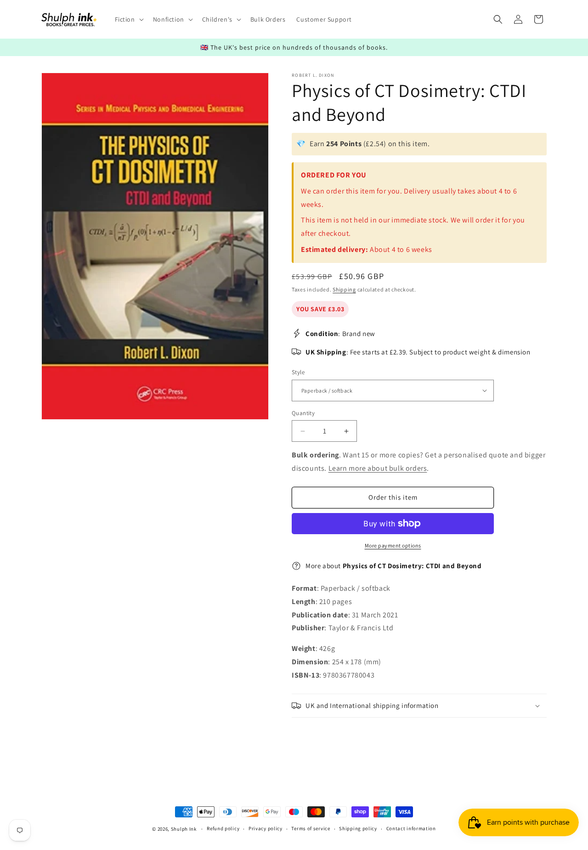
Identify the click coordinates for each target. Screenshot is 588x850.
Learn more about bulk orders (377, 468)
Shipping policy (358, 828)
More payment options (393, 545)
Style (298, 372)
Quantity (303, 413)
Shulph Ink (184, 829)
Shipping (344, 289)
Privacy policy (266, 828)
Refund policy (223, 828)
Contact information (411, 828)
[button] (128, 19)
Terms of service (310, 828)
